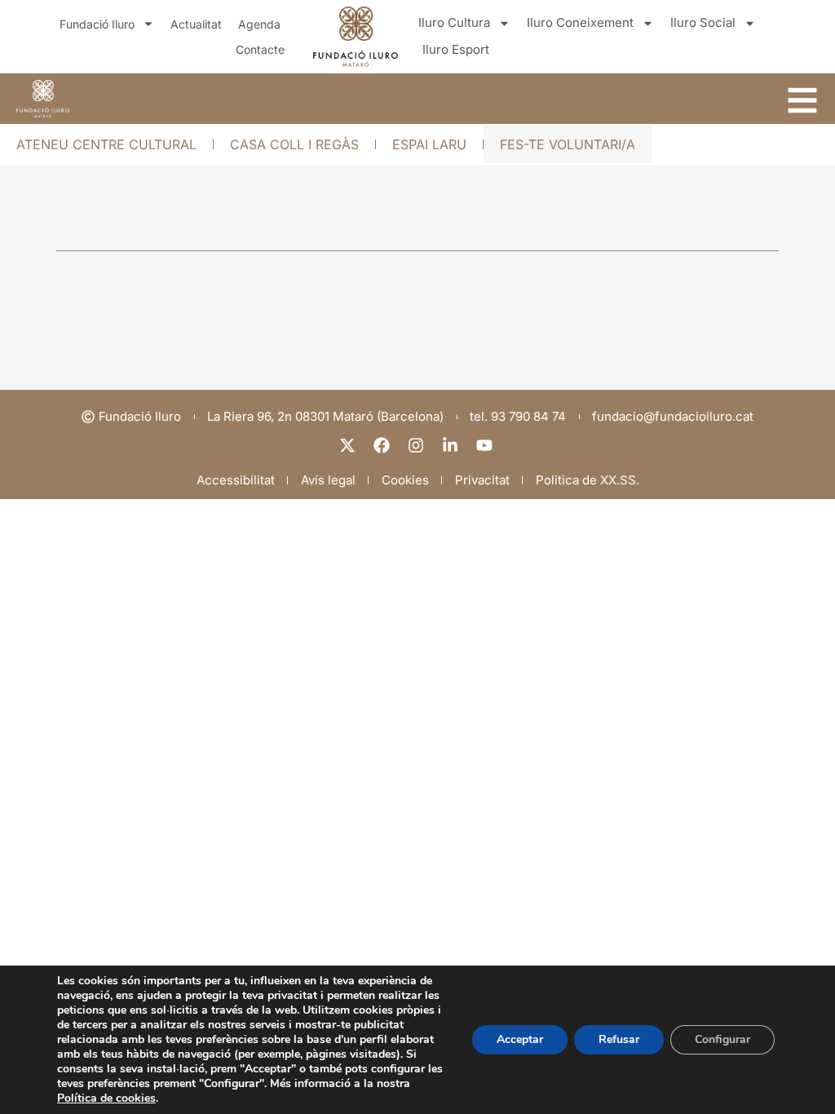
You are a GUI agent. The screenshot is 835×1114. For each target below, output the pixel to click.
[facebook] (383, 445)
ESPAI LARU (429, 144)
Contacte (260, 49)
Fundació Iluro (97, 24)
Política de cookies (106, 1098)
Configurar (722, 1039)
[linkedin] (452, 445)
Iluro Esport (455, 49)
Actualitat (196, 24)
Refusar (619, 1039)
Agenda (259, 24)
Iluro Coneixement (580, 22)
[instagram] (417, 445)
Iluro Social (703, 22)
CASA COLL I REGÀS (294, 144)
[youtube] (486, 445)
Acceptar (520, 1039)
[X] (349, 445)
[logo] (42, 98)
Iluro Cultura (454, 22)
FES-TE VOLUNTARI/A (567, 144)
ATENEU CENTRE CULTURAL (106, 144)
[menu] (802, 100)
